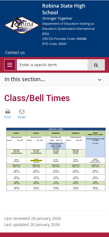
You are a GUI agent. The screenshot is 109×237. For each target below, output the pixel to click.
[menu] (9, 64)
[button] (96, 64)
